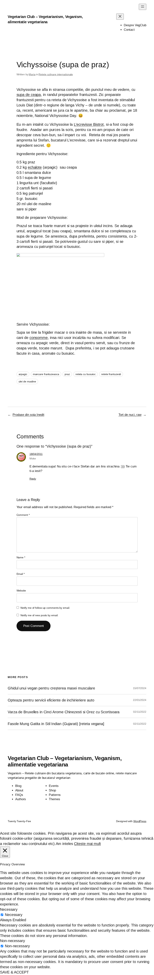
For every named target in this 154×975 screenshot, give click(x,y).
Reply (32, 478)
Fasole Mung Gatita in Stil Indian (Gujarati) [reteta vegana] (56, 724)
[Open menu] (142, 7)
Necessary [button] (8, 909)
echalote (35, 167)
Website (21, 590)
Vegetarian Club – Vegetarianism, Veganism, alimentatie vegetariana (65, 761)
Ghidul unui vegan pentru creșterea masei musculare (51, 688)
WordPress (139, 821)
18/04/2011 (36, 453)
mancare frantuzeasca (46, 374)
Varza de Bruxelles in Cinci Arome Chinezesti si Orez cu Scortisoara (63, 712)
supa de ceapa (29, 95)
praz (67, 374)
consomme (38, 338)
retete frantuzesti (111, 374)
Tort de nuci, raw (130, 414)
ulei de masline (27, 381)
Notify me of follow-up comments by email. (45, 607)
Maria (32, 74)
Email (21, 573)
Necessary (13, 915)
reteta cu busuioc (85, 374)
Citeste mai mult (87, 844)
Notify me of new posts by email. (39, 615)
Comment (23, 514)
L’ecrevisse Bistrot (89, 124)
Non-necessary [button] (12, 941)
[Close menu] (120, 16)
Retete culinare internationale (55, 74)
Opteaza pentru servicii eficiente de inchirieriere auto (51, 700)
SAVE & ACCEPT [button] (14, 972)
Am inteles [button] (64, 844)
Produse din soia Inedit (28, 414)
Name (21, 557)
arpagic (23, 374)
